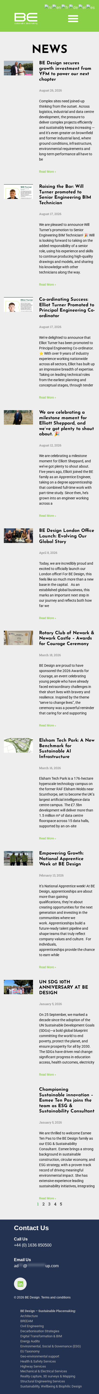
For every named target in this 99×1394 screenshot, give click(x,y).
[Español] (90, 6)
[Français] (65, 6)
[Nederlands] (48, 6)
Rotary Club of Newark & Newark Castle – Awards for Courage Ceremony (66, 638)
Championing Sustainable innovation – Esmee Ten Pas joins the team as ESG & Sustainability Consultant (66, 1100)
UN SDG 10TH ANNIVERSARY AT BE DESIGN (63, 987)
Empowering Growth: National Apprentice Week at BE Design (61, 859)
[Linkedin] (20, 1284)
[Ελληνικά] (82, 6)
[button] (73, 18)
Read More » (47, 171)
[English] (56, 6)
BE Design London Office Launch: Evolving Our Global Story (66, 536)
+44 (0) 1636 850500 (33, 1245)
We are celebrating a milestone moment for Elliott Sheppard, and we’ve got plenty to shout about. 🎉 (66, 423)
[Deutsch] (73, 6)
